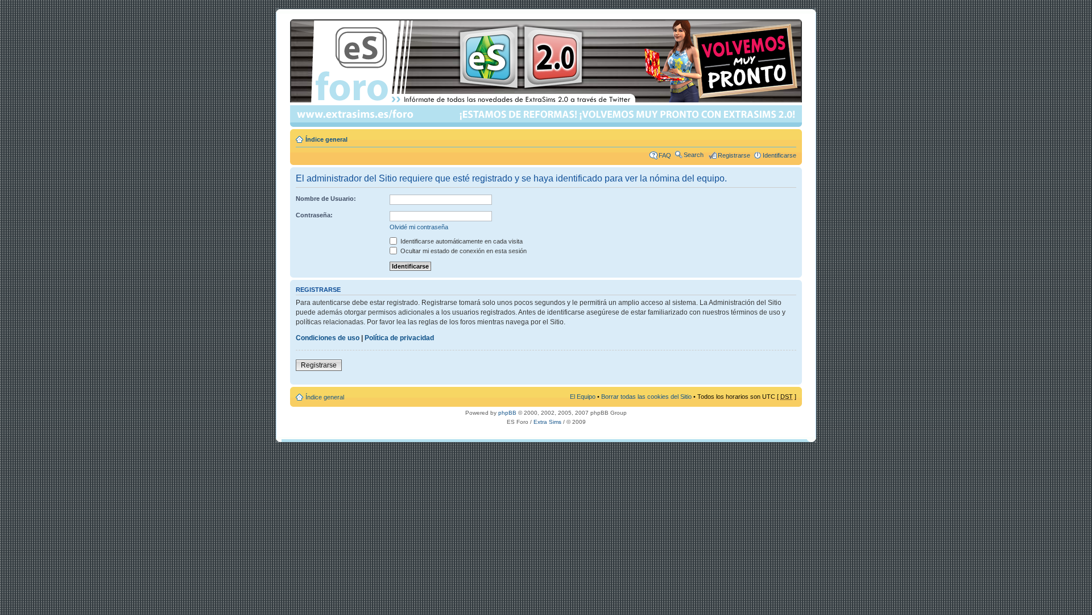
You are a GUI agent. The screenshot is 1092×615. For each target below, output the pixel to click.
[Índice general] (547, 73)
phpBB (507, 413)
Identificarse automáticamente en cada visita (461, 241)
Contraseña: (314, 215)
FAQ (665, 155)
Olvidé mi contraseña (419, 227)
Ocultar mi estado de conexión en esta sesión (463, 250)
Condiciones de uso (327, 338)
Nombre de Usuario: (326, 198)
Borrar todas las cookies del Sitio (646, 396)
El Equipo (582, 396)
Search (694, 154)
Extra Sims (547, 422)
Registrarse (734, 155)
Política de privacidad (399, 338)
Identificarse (779, 155)
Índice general (326, 139)
